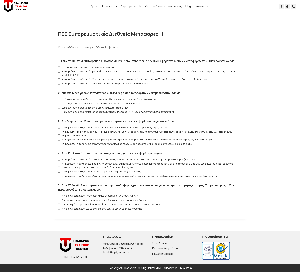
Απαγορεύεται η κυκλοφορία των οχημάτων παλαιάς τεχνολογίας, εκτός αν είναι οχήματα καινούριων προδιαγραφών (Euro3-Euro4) (130, 159)
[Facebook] (281, 6)
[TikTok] (287, 6)
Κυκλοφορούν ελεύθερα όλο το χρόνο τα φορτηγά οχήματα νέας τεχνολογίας (101, 171)
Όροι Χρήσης (160, 243)
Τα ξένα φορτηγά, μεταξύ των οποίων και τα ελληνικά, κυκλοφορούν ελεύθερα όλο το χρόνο (109, 99)
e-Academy (175, 6)
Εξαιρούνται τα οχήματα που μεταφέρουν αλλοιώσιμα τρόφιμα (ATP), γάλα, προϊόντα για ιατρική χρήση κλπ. (118, 111)
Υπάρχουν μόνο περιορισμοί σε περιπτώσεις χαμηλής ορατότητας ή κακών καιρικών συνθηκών (111, 204)
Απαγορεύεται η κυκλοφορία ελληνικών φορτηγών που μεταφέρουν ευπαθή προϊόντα (106, 83)
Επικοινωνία (201, 6)
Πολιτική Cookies (162, 254)
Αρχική (95, 6)
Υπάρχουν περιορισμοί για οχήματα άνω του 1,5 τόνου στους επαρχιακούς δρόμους (105, 200)
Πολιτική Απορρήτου (165, 248)
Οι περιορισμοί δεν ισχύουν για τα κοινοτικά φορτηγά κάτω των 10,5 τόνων (101, 103)
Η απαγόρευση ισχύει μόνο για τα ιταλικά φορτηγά (88, 67)
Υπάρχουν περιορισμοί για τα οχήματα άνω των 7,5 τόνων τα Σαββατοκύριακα (102, 208)
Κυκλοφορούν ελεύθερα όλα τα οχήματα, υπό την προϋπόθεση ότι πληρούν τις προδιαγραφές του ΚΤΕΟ (115, 127)
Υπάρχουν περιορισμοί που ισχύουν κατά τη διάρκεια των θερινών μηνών (100, 195)
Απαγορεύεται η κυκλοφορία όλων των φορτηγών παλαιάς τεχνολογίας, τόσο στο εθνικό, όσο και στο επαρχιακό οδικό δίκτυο (127, 143)
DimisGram (185, 268)
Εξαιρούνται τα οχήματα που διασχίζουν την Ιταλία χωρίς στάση (95, 107)
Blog (188, 6)
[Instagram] (293, 6)
